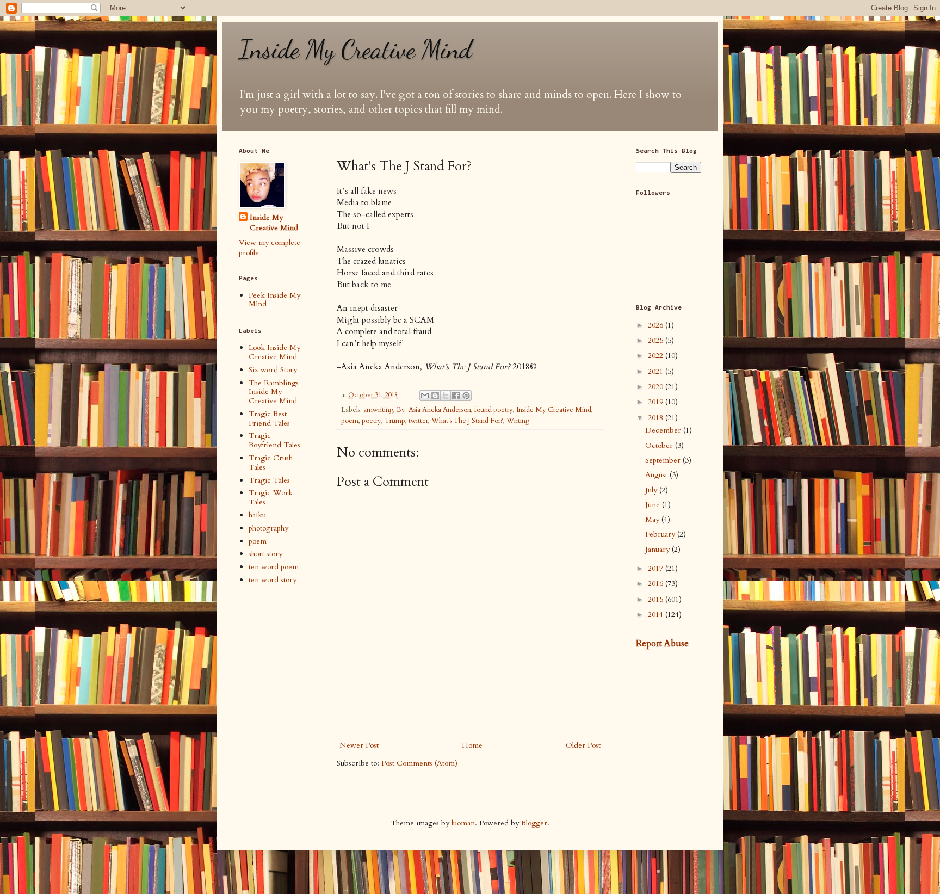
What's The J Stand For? (467, 421)
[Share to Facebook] (455, 395)
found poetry (493, 410)
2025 (656, 340)
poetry (371, 421)
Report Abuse (662, 644)
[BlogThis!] (435, 395)
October (660, 445)
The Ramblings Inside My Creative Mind (274, 392)
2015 (656, 599)
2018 (656, 417)
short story (265, 553)
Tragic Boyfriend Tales (274, 440)
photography (268, 528)
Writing (517, 421)
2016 (656, 583)
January (658, 549)
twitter (418, 421)
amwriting (378, 410)
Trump (395, 421)
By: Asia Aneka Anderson (434, 410)
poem (349, 421)
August (657, 475)
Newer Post (359, 745)
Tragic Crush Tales (271, 462)
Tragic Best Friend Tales (269, 418)
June (653, 505)
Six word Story (273, 370)
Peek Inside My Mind (274, 300)
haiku (257, 515)
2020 (656, 386)
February (661, 534)
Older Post (583, 745)
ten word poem (274, 567)
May (653, 519)
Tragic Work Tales (271, 497)
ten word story (272, 580)
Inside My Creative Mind (355, 49)
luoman (463, 823)
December (664, 430)
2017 (656, 568)
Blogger (534, 823)
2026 (656, 325)
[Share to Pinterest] (466, 395)
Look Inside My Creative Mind (274, 352)
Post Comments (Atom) (419, 763)
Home (472, 745)
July (652, 490)
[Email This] (424, 395)
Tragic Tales (269, 480)
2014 (656, 614)
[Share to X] (445, 395)
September (664, 460)
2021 (656, 371)
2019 (656, 402)
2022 (656, 355)
